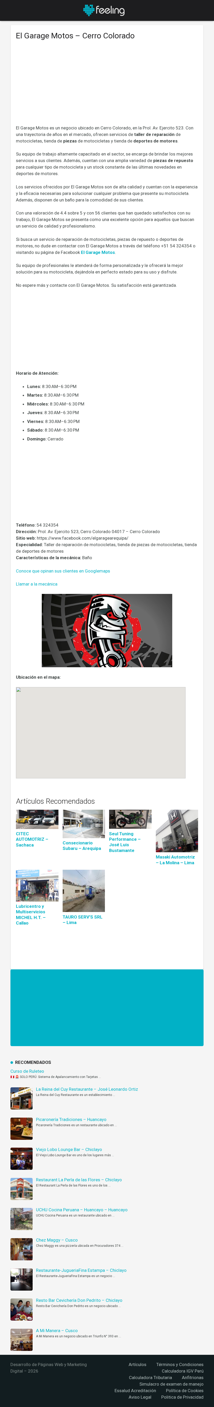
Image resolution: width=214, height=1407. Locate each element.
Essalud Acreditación (135, 1390)
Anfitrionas (193, 1377)
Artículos (137, 1364)
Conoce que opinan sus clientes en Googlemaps (63, 571)
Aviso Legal (140, 1397)
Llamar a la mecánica (36, 584)
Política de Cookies (185, 1390)
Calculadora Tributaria (150, 1377)
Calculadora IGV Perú (183, 1371)
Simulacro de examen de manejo (171, 1384)
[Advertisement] (107, 86)
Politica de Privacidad (182, 1397)
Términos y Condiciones (180, 1364)
